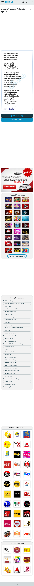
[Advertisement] (17, 33)
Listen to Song (18, 116)
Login (26, 2)
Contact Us (6, 584)
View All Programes (16, 256)
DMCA (21, 584)
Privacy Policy (14, 584)
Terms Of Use (27, 584)
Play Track (18, 120)
